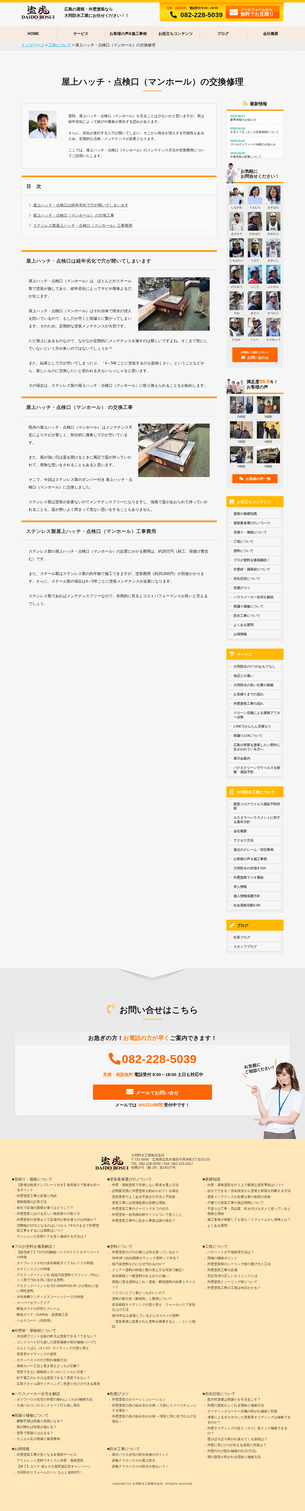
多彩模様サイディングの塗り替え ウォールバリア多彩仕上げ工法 (153, 1307)
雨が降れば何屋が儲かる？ (37, 1427)
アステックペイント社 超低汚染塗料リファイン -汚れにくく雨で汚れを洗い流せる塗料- (58, 1277)
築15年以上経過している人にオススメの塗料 (145, 1315)
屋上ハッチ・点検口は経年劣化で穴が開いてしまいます (80, 205)
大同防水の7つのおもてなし (254, 666)
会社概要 (270, 34)
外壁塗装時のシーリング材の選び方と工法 (239, 1264)
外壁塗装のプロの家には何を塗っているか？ (145, 1252)
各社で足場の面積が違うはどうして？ (45, 1208)
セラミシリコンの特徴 (33, 1269)
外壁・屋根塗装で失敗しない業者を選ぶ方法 (145, 1185)
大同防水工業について (256, 792)
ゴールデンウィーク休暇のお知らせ (253, 142)
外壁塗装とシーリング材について (232, 1282)
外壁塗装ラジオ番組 (249, 877)
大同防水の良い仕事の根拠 (254, 685)
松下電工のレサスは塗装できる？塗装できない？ (53, 1378)
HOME (33, 34)
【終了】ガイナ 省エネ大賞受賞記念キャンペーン (54, 1466)
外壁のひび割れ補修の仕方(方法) (231, 1451)
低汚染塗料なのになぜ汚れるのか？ (138, 1264)
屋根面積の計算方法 (32, 1202)
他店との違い (244, 676)
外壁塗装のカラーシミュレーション (138, 1399)
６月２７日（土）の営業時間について (254, 130)
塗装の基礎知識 (245, 514)
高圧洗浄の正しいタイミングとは (232, 1276)
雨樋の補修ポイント (222, 1258)
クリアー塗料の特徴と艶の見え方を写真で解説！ (148, 1270)
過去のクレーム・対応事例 (254, 849)
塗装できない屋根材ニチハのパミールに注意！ (52, 1372)
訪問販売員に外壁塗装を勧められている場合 (145, 1191)
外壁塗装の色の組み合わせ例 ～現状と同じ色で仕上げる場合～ (154, 1418)
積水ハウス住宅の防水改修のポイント (140, 1454)
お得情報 (240, 634)
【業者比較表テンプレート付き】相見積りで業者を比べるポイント (58, 1187)
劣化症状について (247, 578)
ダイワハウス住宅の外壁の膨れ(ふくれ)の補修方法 (54, 1399)
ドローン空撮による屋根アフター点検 (257, 715)
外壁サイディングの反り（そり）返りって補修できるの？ (247, 1430)
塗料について (244, 551)
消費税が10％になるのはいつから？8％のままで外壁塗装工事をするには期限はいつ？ (58, 1228)
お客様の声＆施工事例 (250, 859)
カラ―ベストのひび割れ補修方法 (42, 1360)
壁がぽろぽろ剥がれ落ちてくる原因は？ (237, 1439)
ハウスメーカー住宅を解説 (254, 597)
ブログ (223, 34)
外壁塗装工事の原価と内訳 (37, 1196)
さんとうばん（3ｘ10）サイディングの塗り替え (53, 1348)
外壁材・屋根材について (252, 569)
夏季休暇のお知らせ (243, 118)
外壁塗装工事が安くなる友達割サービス (47, 1454)
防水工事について (247, 615)
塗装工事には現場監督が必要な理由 (138, 1203)
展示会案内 (242, 758)
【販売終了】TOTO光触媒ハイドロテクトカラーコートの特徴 (58, 1254)
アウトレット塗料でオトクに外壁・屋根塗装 (50, 1460)
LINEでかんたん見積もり (252, 726)
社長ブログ (242, 937)
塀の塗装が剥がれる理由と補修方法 (234, 1457)
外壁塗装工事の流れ (249, 703)
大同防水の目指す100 (250, 868)
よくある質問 (244, 625)
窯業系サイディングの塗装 (37, 1354)
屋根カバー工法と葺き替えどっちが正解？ (48, 1366)
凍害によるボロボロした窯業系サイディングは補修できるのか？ (249, 1419)
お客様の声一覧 (258, 479)
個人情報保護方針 (247, 896)
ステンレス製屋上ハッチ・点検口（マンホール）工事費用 (82, 226)
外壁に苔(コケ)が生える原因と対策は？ (236, 1445)
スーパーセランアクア (33, 1303)
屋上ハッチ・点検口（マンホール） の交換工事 (73, 215)
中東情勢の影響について (246, 155)
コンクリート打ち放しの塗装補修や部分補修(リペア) (56, 1342)
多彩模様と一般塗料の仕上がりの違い (140, 1276)
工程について (244, 541)
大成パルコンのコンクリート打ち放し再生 (48, 1405)
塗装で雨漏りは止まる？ (35, 1433)
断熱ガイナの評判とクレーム (38, 1308)
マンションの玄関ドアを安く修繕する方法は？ (52, 1236)
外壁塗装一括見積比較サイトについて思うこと (147, 1214)
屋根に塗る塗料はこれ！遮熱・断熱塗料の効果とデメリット (153, 1284)
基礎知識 (212, 1179)
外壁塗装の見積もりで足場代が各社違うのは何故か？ (57, 1219)
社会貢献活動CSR (247, 905)
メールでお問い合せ (157, 1092)
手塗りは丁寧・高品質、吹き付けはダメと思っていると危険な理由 (249, 1211)
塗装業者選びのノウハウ (252, 523)
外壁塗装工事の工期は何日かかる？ (234, 1288)
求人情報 (240, 887)
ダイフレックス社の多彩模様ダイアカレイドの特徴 (55, 1263)
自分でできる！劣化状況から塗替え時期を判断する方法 (249, 1191)
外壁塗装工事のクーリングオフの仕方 (140, 1208)
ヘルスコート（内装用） (35, 1320)
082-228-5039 (201, 15)
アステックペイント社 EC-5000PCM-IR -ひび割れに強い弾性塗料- (57, 1288)
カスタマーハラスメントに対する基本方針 (257, 820)
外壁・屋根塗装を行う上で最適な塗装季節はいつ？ (245, 1185)
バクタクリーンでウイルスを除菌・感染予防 (257, 770)
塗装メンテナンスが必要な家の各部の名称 (239, 1197)
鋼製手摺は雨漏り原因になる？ (40, 1421)
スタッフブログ (245, 946)
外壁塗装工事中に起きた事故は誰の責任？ (143, 1220)
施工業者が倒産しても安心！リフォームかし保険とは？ (249, 1219)
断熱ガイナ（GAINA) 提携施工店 (42, 1314)
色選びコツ (242, 588)
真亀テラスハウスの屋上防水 (133, 1460)
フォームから (257, 12)
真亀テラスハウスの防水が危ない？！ (140, 1466)
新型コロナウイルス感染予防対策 (257, 806)
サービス (80, 34)
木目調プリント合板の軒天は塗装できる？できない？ (57, 1336)
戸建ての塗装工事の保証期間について (235, 1203)
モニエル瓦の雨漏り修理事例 (38, 1439)
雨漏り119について (248, 735)
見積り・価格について (250, 532)
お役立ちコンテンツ (175, 34)
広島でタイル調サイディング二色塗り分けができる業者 (58, 1384)
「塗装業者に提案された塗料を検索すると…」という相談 (153, 1324)
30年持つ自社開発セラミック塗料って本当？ (145, 1258)
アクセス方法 (244, 840)
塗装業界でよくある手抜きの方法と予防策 (143, 1197)
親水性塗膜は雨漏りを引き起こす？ (234, 1399)
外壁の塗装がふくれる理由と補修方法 (235, 1405)
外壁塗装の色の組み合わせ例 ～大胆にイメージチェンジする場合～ (154, 1407)
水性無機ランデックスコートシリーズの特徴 (50, 1297)
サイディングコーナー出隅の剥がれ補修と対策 (242, 1411)
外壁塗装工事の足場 (222, 1270)
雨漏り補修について (249, 606)
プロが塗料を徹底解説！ (252, 560)
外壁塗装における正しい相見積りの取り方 (48, 1213)
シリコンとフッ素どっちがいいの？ (138, 1293)
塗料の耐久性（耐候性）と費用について (142, 1299)
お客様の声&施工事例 (128, 34)
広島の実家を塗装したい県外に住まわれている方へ (257, 747)
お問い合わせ (255, 355)
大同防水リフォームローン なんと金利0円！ (50, 1472)
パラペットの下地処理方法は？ (230, 1252)
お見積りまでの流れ (249, 694)
